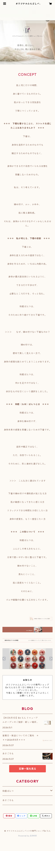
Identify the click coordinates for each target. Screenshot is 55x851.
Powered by (24, 836)
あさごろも (8, 800)
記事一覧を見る (27, 768)
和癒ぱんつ (8, 791)
